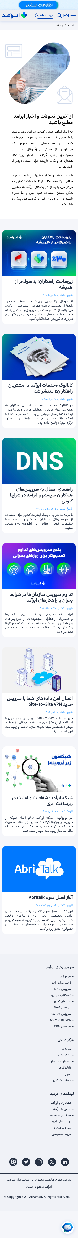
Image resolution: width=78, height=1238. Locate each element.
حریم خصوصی (61, 1134)
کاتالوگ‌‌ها (65, 1067)
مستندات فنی (62, 1080)
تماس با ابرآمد (62, 1109)
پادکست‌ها (64, 1055)
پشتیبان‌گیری (62, 1001)
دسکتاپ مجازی (61, 995)
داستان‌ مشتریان (60, 1061)
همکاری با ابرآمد (61, 1103)
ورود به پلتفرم (45, 16)
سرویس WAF (62, 1007)
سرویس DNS (62, 989)
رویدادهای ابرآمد (60, 1121)
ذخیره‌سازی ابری (60, 982)
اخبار (68, 1074)
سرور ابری (65, 976)
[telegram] (26, 1161)
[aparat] (13, 1161)
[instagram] (39, 1161)
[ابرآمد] (14, 15)
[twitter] (52, 1161)
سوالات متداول (61, 1128)
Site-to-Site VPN (59, 1020)
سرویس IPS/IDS (60, 1014)
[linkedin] (65, 1161)
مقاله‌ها (66, 1049)
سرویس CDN (62, 1026)
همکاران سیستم (60, 1115)
